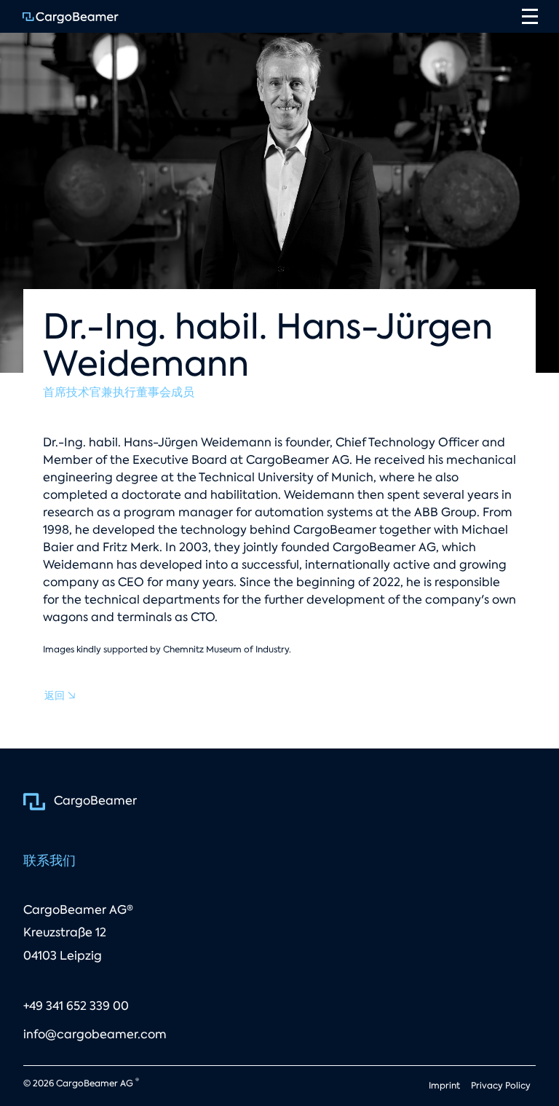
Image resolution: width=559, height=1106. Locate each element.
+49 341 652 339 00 (76, 1006)
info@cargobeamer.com (95, 1034)
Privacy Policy (501, 1085)
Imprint (444, 1085)
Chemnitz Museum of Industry (226, 649)
